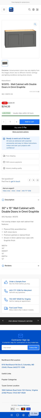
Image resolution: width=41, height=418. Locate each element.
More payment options (20, 132)
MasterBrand (6, 80)
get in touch (15, 181)
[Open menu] (4, 9)
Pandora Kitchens (24, 405)
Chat (13, 191)
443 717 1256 (26, 191)
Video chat (6, 191)
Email (19, 191)
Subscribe (33, 347)
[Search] (29, 9)
